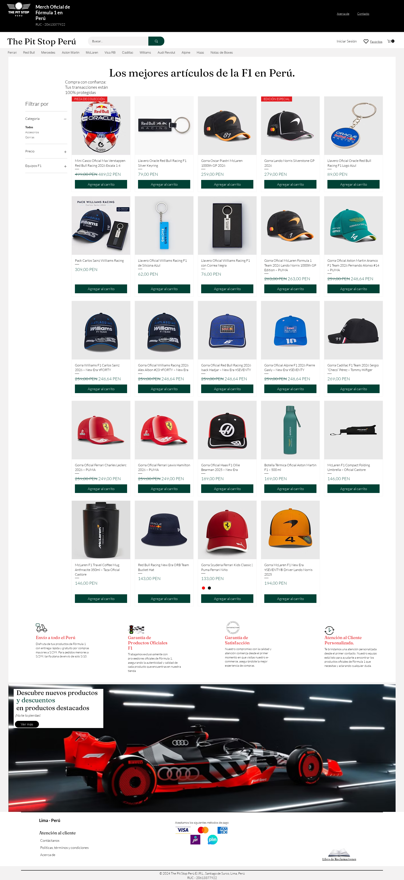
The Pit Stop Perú (41, 41)
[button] (391, 41)
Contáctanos (49, 840)
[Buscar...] (156, 41)
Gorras (29, 137)
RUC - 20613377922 (50, 24)
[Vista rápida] (164, 125)
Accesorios (32, 132)
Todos (29, 127)
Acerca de (47, 854)
